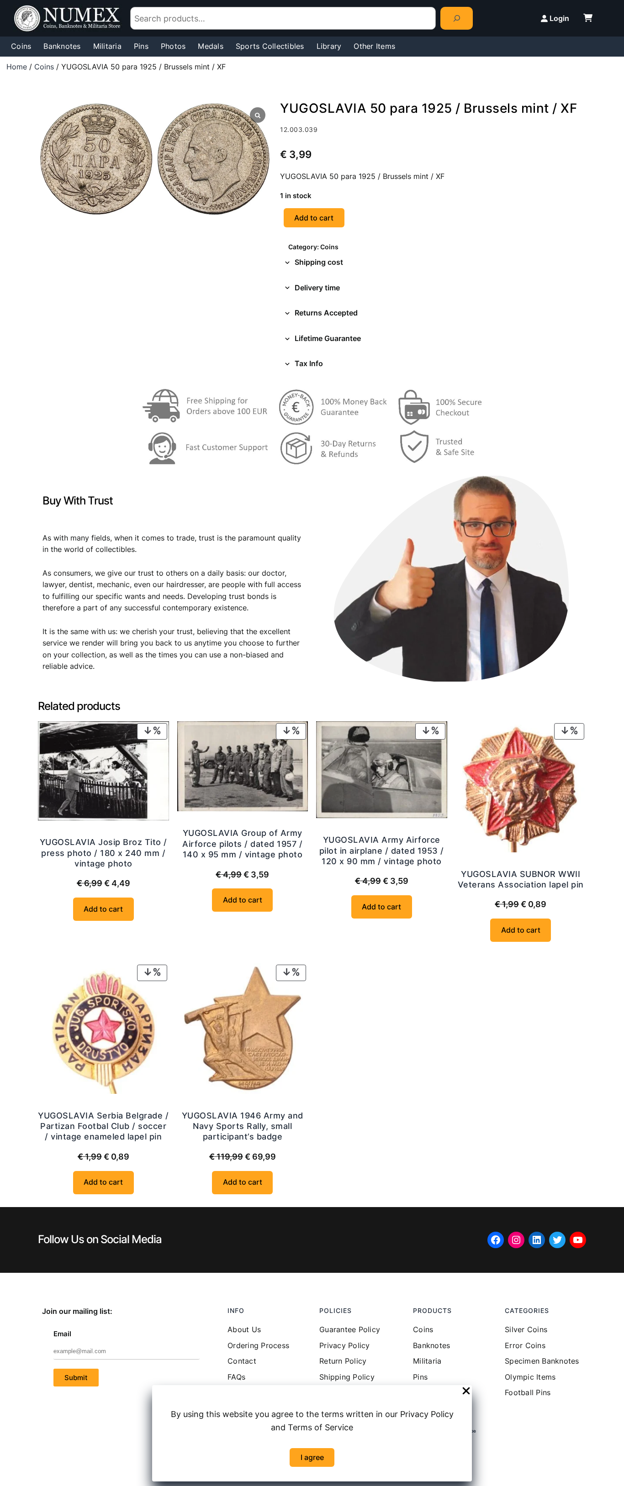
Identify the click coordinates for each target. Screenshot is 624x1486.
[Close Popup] (466, 1391)
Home (16, 66)
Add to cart (313, 217)
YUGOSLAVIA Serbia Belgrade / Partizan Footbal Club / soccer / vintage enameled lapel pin (103, 1126)
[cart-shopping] (588, 18)
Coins (44, 66)
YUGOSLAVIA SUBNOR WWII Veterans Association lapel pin (521, 879)
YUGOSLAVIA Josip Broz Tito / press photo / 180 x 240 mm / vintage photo (103, 852)
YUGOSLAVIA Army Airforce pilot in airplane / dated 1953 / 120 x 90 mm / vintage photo (381, 850)
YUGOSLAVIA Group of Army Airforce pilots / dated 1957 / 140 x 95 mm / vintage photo (242, 843)
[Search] (456, 18)
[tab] (433, 262)
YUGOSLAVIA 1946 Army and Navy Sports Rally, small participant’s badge (242, 1126)
